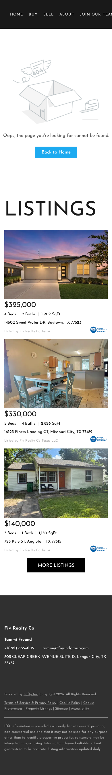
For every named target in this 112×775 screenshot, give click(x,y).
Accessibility (80, 708)
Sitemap (61, 708)
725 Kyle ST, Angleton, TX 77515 (32, 541)
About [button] (66, 14)
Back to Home (56, 152)
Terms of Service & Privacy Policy (30, 703)
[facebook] (8, 675)
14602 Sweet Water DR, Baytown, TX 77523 (42, 323)
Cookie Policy (69, 703)
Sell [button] (48, 14)
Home (16, 14)
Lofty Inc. (31, 694)
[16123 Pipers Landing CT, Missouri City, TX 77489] (56, 373)
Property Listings (39, 708)
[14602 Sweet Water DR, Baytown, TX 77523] (56, 264)
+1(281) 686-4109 (19, 648)
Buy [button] (33, 14)
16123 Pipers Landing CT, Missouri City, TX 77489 (48, 432)
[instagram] (20, 675)
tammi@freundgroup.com (66, 648)
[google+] (31, 675)
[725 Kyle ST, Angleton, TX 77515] (56, 483)
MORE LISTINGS (56, 565)
